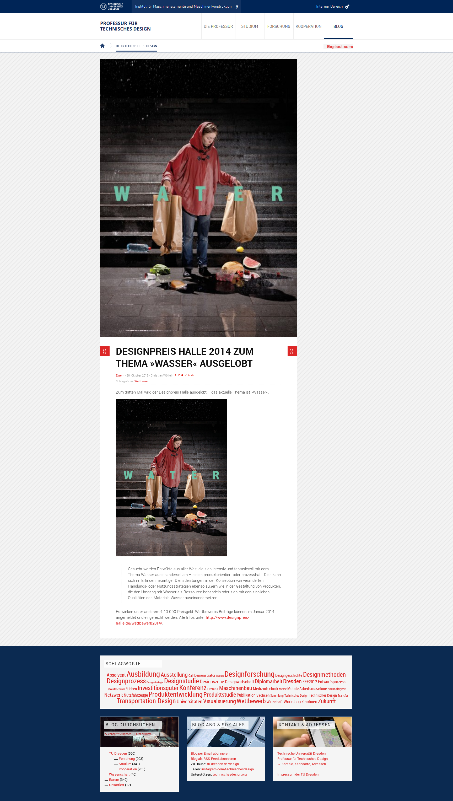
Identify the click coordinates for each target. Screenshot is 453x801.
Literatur (212, 689)
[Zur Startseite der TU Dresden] (116, 6)
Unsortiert (116, 784)
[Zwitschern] (182, 375)
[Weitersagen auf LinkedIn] (189, 375)
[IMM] (186, 6)
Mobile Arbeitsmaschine (307, 688)
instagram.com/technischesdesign (227, 769)
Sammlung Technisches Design (289, 695)
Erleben (131, 688)
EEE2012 (310, 682)
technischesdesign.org (230, 774)
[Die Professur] (218, 26)
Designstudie (181, 680)
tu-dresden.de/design (223, 763)
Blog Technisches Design (132, 41)
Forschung (127, 758)
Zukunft (327, 701)
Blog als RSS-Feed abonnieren (213, 758)
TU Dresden (118, 753)
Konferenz (193, 687)
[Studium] (250, 26)
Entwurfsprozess (332, 682)
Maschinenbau (235, 688)
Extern (120, 375)
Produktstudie (219, 694)
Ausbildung (143, 674)
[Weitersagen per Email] (192, 375)
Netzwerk (113, 694)
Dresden (292, 681)
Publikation (246, 695)
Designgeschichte (288, 675)
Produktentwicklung (176, 694)
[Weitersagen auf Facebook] (175, 375)
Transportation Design (146, 700)
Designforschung (249, 674)
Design (220, 676)
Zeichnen (309, 702)
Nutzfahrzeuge (136, 695)
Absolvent (116, 674)
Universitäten (189, 701)
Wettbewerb (142, 381)
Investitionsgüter (158, 688)
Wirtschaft (275, 701)
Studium (125, 763)
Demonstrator (204, 675)
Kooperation (128, 769)
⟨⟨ (104, 351)
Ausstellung (174, 674)
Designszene (212, 681)
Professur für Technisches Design (302, 758)
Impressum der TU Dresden (298, 774)
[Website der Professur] (133, 26)
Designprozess (126, 680)
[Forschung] (279, 26)
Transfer (343, 695)
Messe (283, 689)
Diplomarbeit (268, 681)
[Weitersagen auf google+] (178, 375)
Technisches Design (323, 695)
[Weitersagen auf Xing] (185, 375)
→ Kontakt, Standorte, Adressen (301, 763)
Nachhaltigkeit (337, 689)
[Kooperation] (338, 26)
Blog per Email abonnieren (210, 753)
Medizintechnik (265, 688)
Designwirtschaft (239, 682)
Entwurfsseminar (116, 689)
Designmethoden (324, 674)
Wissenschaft (119, 774)
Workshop (292, 701)
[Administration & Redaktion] (332, 6)
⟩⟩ (292, 351)
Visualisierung (219, 701)
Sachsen (262, 695)
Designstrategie (155, 682)
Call (190, 675)
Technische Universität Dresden (301, 753)
